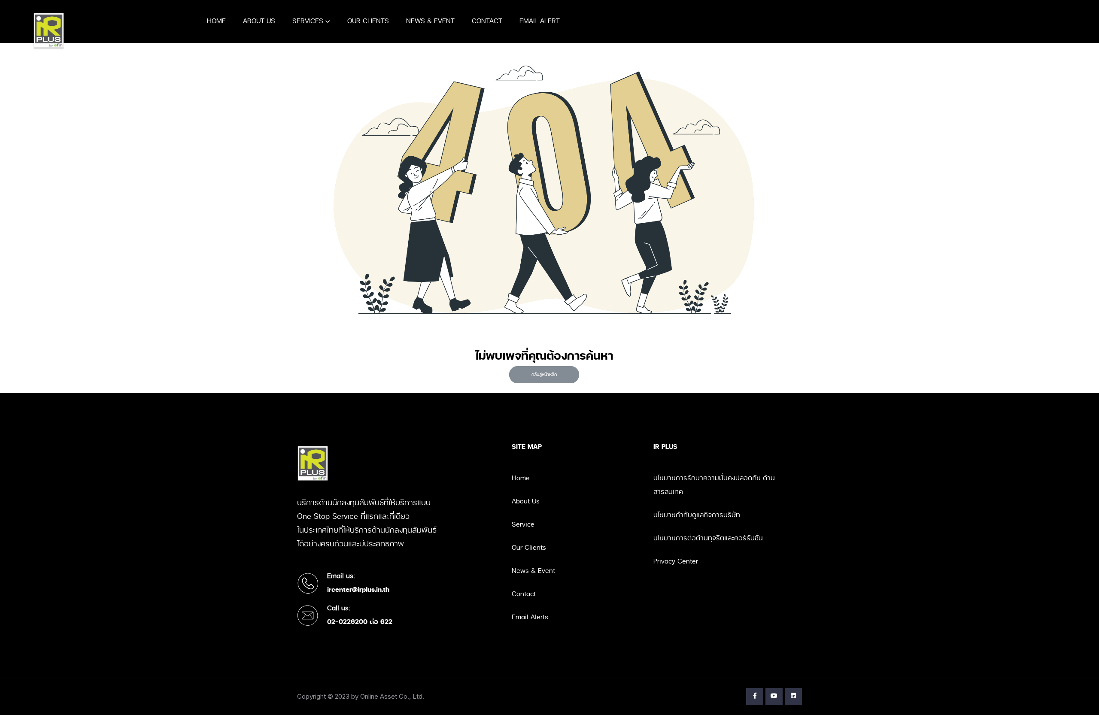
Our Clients (529, 548)
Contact (524, 594)
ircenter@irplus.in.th (358, 590)
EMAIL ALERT (539, 21)
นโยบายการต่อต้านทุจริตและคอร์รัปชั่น (708, 538)
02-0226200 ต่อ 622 (359, 622)
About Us (526, 501)
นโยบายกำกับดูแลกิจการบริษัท (696, 515)
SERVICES (307, 21)
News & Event (533, 571)
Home (521, 478)
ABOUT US (259, 21)
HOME (216, 21)
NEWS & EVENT (430, 21)
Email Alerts (530, 617)
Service (523, 525)
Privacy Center (675, 562)
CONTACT (487, 21)
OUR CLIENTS (368, 21)
